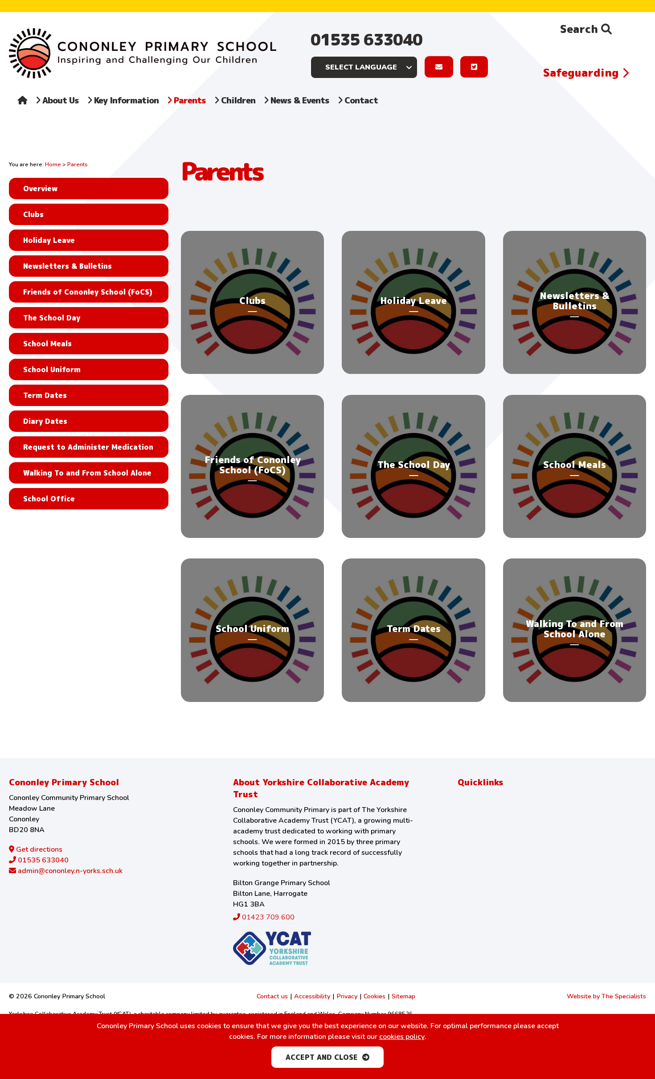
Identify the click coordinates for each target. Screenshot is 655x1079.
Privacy (346, 996)
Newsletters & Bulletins (67, 266)
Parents (189, 100)
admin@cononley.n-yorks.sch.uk (69, 871)
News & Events (298, 100)
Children (237, 100)
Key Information (125, 100)
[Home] (22, 109)
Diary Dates (45, 421)
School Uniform (52, 369)
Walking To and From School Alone (87, 473)
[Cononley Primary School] (142, 53)
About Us (59, 100)
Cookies (374, 996)
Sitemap (403, 996)
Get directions (38, 849)
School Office (49, 499)
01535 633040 (366, 39)
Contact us (272, 996)
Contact (360, 100)
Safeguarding (582, 72)
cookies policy (402, 1037)
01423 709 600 (267, 917)
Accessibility (312, 996)
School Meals (47, 344)
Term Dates (45, 395)
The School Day (51, 318)
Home (53, 164)
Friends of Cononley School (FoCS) (87, 292)
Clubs (33, 214)
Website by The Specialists (606, 996)
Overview (40, 188)
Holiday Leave (49, 240)
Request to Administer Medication (88, 447)
